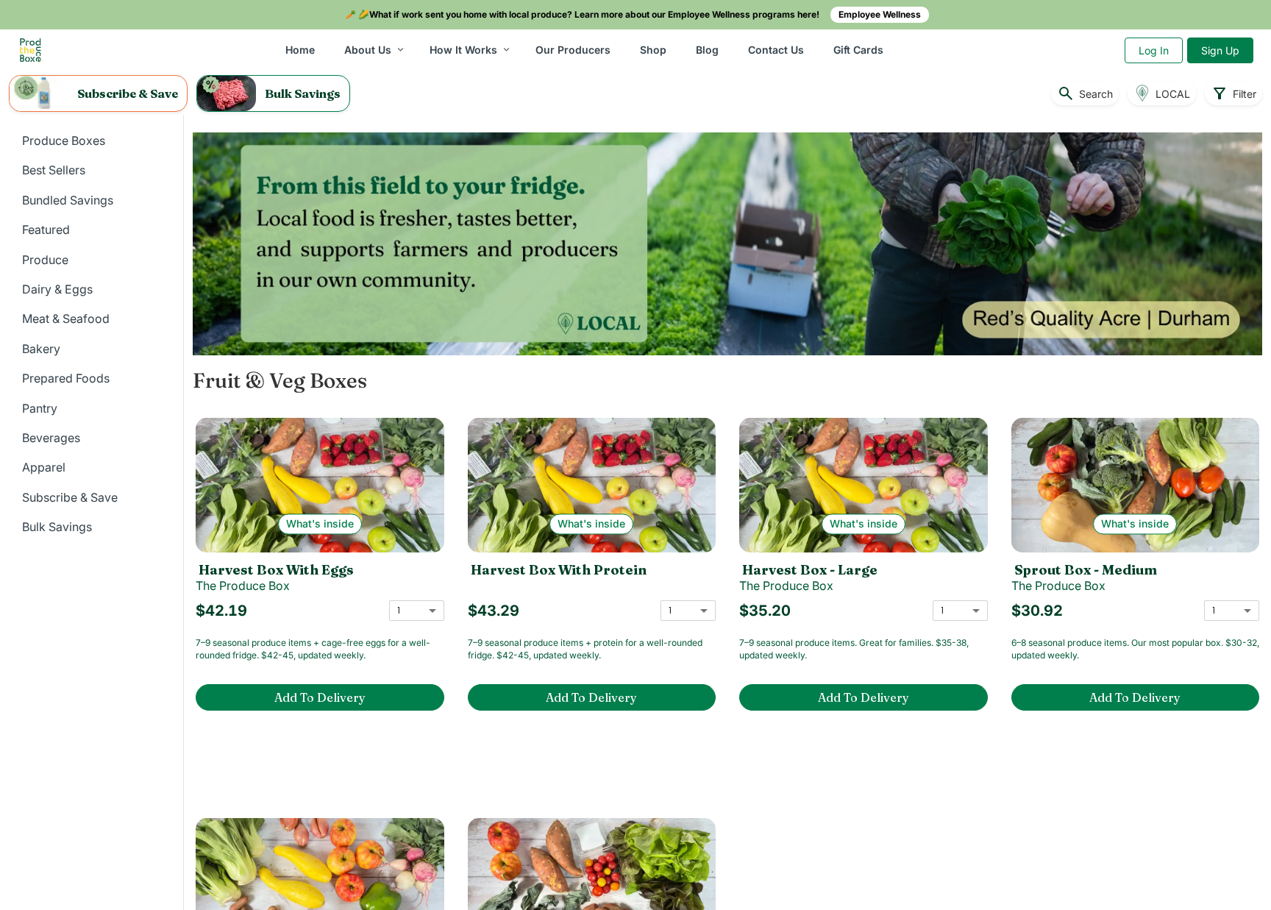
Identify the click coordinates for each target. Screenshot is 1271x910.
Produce (45, 259)
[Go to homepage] (30, 50)
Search (1085, 93)
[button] (98, 93)
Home (300, 49)
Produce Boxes (63, 140)
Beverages (51, 437)
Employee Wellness (879, 14)
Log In (1154, 50)
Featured (46, 229)
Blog (707, 49)
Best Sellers (53, 170)
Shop (653, 49)
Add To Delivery (320, 697)
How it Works (463, 49)
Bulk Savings (57, 526)
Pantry (39, 408)
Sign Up (1220, 50)
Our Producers (572, 49)
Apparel (43, 467)
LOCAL (1173, 94)
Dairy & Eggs (57, 289)
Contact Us (776, 49)
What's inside (320, 524)
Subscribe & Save (70, 497)
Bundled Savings (67, 200)
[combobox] (416, 610)
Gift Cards (858, 49)
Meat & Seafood (66, 318)
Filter (1233, 93)
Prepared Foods (66, 378)
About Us (367, 49)
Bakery (41, 348)
